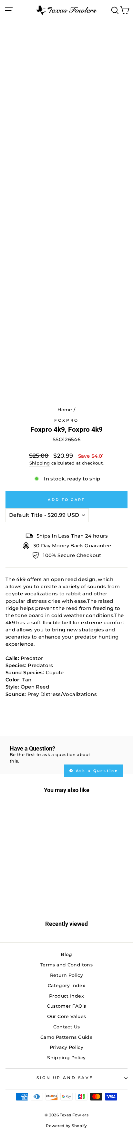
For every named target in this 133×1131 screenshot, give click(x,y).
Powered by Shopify (66, 1125)
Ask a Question (96, 770)
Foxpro (66, 420)
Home (64, 409)
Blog (66, 954)
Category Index (66, 985)
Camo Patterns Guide (66, 1037)
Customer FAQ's (66, 1006)
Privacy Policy (66, 1047)
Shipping (39, 463)
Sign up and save (64, 1077)
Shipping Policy (66, 1057)
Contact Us (66, 1026)
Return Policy (66, 975)
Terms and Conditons (66, 964)
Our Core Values (66, 1016)
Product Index (66, 996)
